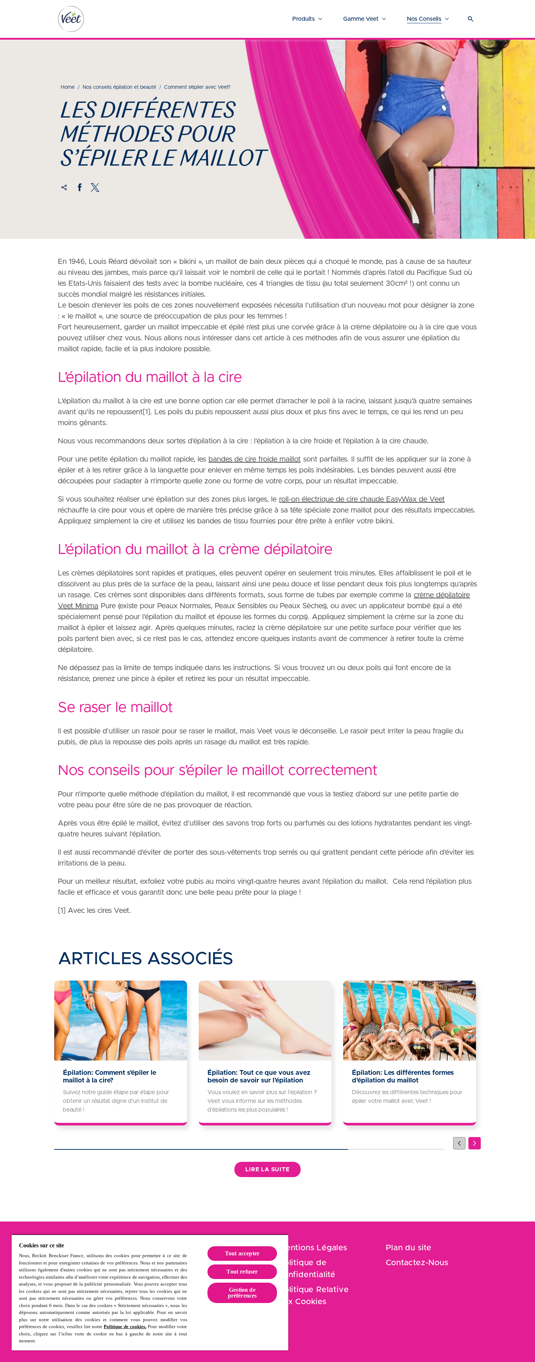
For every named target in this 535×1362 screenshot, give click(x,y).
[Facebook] (79, 187)
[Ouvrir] (470, 18)
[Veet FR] (71, 19)
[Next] (474, 1143)
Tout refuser (242, 1271)
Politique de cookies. (125, 1326)
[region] (150, 1292)
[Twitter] (95, 187)
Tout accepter (242, 1253)
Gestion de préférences (242, 1293)
